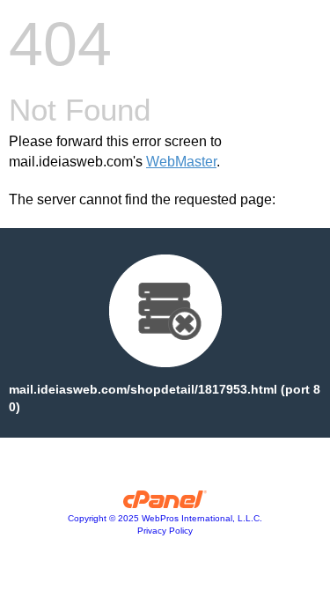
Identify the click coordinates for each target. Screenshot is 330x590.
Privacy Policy (165, 530)
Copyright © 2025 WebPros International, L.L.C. (165, 518)
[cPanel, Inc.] (165, 504)
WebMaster (181, 161)
